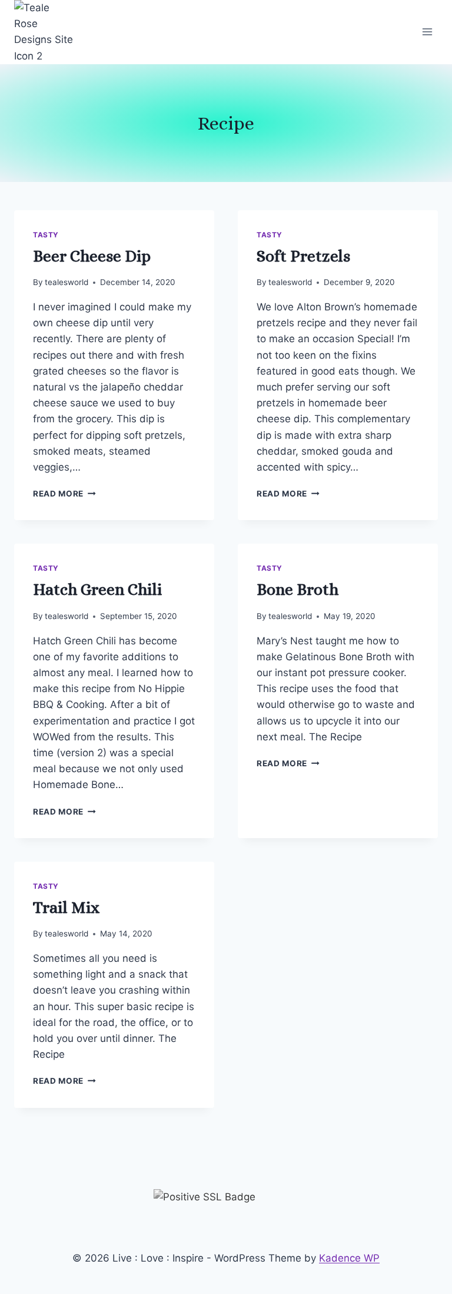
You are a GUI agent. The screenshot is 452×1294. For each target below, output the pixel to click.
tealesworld (66, 282)
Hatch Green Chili (97, 589)
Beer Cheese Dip (92, 256)
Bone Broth (297, 589)
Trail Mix (66, 907)
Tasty (46, 234)
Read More (64, 493)
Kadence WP (349, 1258)
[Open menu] (427, 32)
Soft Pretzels (303, 256)
